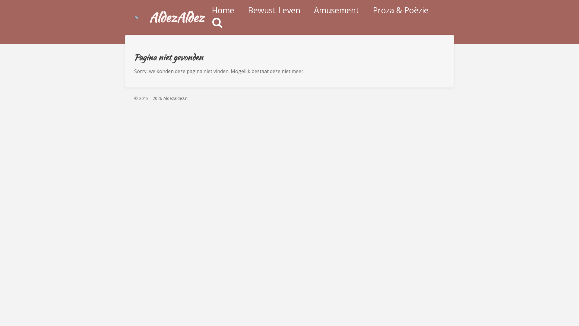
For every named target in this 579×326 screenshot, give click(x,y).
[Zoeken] (217, 23)
